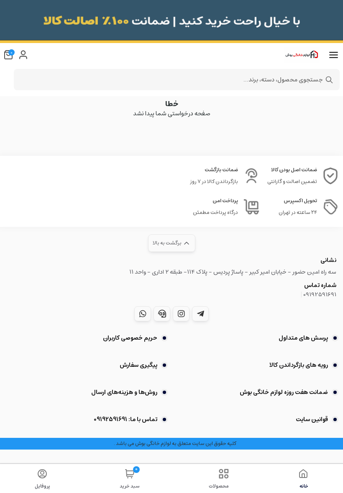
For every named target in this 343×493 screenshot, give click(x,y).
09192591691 (319, 295)
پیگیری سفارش (138, 365)
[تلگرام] (200, 313)
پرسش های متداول (303, 338)
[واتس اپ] (142, 313)
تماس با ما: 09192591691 (125, 419)
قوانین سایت (312, 419)
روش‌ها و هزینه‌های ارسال (124, 392)
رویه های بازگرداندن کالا (298, 365)
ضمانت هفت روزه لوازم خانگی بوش (284, 392)
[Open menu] (333, 55)
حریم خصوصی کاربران (130, 338)
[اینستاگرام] (181, 313)
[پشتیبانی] (162, 313)
